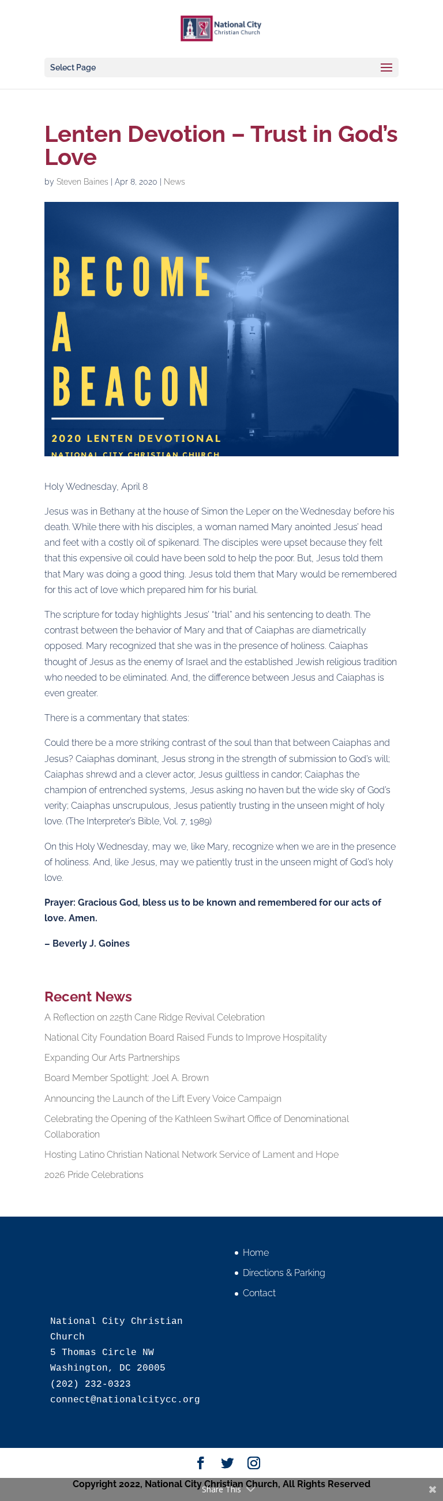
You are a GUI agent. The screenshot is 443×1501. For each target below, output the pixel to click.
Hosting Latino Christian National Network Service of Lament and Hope (191, 1154)
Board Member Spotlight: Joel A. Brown (126, 1077)
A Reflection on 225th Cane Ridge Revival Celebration (154, 1017)
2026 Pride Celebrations (94, 1174)
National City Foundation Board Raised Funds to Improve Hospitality (185, 1037)
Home (256, 1252)
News (174, 181)
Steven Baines (82, 181)
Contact (259, 1293)
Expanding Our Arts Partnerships (112, 1057)
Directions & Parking (284, 1272)
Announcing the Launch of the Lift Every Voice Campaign (162, 1098)
